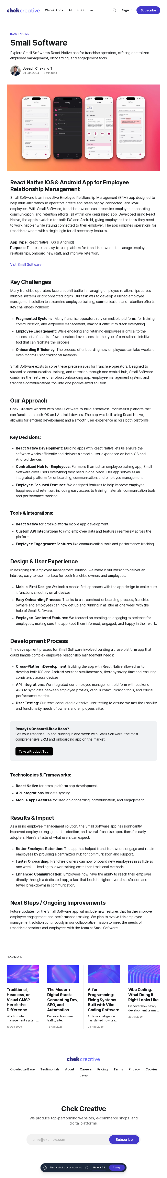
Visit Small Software (26, 265)
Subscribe (148, 10)
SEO (80, 10)
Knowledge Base (22, 1069)
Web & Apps (54, 10)
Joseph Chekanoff (37, 68)
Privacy (134, 1069)
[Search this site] (114, 10)
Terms (118, 1069)
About (69, 1069)
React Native (19, 33)
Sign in (127, 10)
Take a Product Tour (34, 751)
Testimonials (49, 1069)
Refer (83, 1076)
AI (70, 10)
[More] (91, 10)
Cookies (151, 1069)
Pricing (102, 1069)
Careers (86, 1069)
